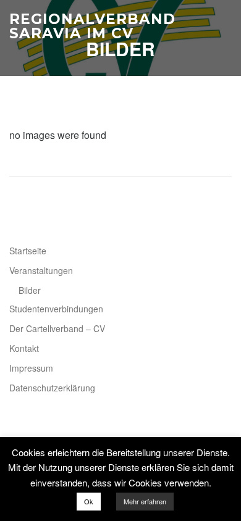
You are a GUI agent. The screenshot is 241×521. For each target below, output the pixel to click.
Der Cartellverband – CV (57, 328)
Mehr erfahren (145, 501)
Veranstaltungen (41, 270)
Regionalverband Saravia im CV (92, 26)
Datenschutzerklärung (52, 387)
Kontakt (24, 348)
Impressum (31, 368)
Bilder (30, 290)
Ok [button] (88, 501)
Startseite (27, 250)
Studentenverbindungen (56, 308)
